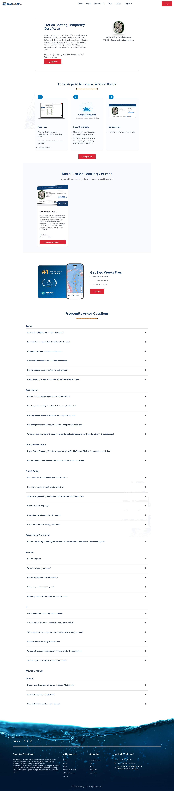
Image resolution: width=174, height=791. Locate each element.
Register (91, 766)
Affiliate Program (68, 773)
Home (80, 4)
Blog (90, 763)
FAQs (110, 4)
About (88, 4)
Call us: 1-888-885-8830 (124, 760)
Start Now (97, 292)
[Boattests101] (12, 4)
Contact (118, 4)
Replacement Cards (69, 769)
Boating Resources (95, 760)
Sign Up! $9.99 (53, 62)
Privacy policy (93, 769)
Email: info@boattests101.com (126, 763)
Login (167, 4)
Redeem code (99, 4)
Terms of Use (93, 773)
